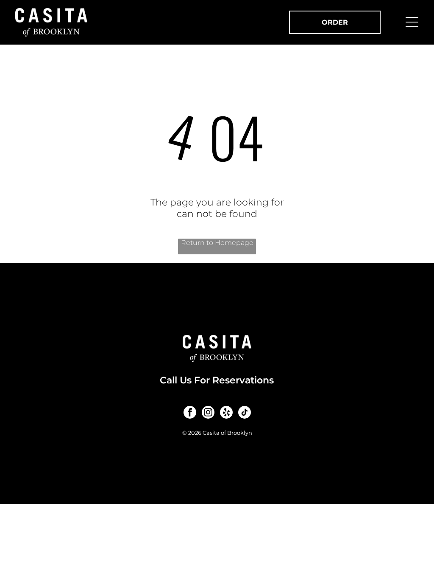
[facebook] (190, 413)
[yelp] (226, 413)
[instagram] (208, 413)
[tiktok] (244, 413)
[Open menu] (412, 22)
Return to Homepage (217, 243)
